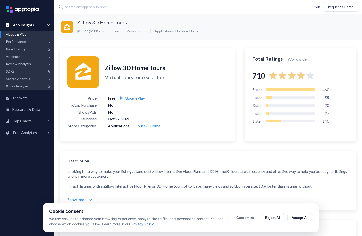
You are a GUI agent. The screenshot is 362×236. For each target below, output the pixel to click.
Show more (77, 199)
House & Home (186, 31)
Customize (245, 218)
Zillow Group (137, 31)
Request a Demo (340, 7)
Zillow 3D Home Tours (102, 22)
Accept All (300, 218)
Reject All (273, 218)
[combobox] (153, 7)
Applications (164, 31)
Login (316, 6)
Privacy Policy (142, 224)
